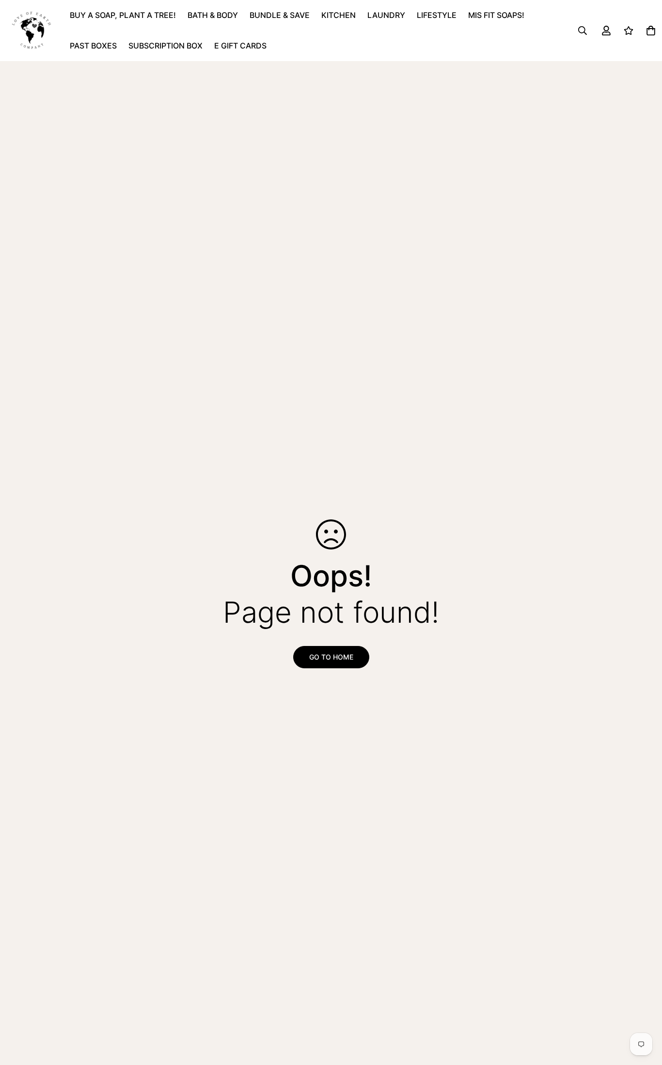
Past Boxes (93, 45)
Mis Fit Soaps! (496, 15)
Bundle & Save (280, 15)
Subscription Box (165, 45)
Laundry (386, 15)
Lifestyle (437, 15)
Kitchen (338, 15)
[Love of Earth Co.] (32, 30)
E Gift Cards (240, 45)
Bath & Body (213, 15)
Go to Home (331, 657)
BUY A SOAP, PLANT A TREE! (123, 15)
